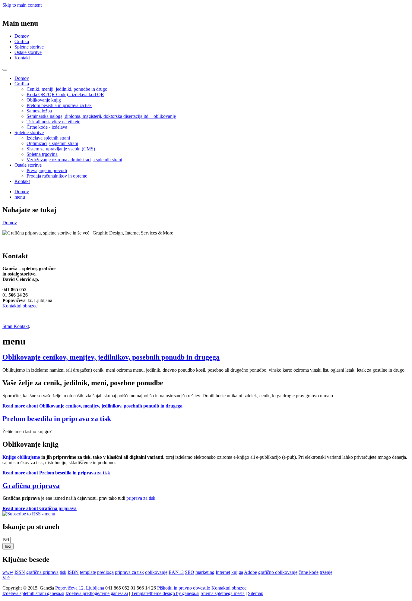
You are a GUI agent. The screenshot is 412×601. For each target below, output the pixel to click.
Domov (21, 36)
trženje (326, 572)
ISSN (19, 572)
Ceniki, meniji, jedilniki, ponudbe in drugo (67, 89)
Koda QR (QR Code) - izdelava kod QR (65, 94)
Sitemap (255, 593)
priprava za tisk (140, 498)
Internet (223, 572)
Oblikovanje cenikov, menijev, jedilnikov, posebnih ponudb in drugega (111, 357)
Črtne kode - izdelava (47, 127)
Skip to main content (22, 5)
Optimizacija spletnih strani (52, 143)
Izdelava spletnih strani (48, 137)
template (88, 572)
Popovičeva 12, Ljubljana (79, 587)
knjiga (237, 572)
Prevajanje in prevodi (47, 170)
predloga (105, 572)
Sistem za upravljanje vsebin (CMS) (61, 148)
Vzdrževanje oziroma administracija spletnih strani (74, 159)
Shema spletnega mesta (223, 593)
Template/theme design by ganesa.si (165, 593)
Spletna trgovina (42, 154)
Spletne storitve (29, 46)
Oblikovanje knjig (44, 99)
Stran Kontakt (15, 326)
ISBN (73, 572)
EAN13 (176, 572)
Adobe (250, 572)
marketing (204, 572)
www (7, 572)
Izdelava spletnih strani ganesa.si (33, 593)
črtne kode (309, 572)
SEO (189, 572)
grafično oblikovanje (277, 572)
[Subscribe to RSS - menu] (28, 513)
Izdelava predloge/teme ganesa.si (96, 593)
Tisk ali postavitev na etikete (53, 121)
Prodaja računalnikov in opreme (57, 175)
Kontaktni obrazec (19, 305)
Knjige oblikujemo (21, 457)
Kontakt (22, 57)
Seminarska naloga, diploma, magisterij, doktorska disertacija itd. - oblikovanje (101, 116)
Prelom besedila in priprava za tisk (59, 105)
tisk (63, 572)
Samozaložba (39, 110)
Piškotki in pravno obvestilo (183, 587)
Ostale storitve (28, 52)
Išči (6, 539)
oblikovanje (156, 572)
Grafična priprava (31, 485)
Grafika (21, 41)
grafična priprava (42, 572)
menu (19, 197)
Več (6, 577)
